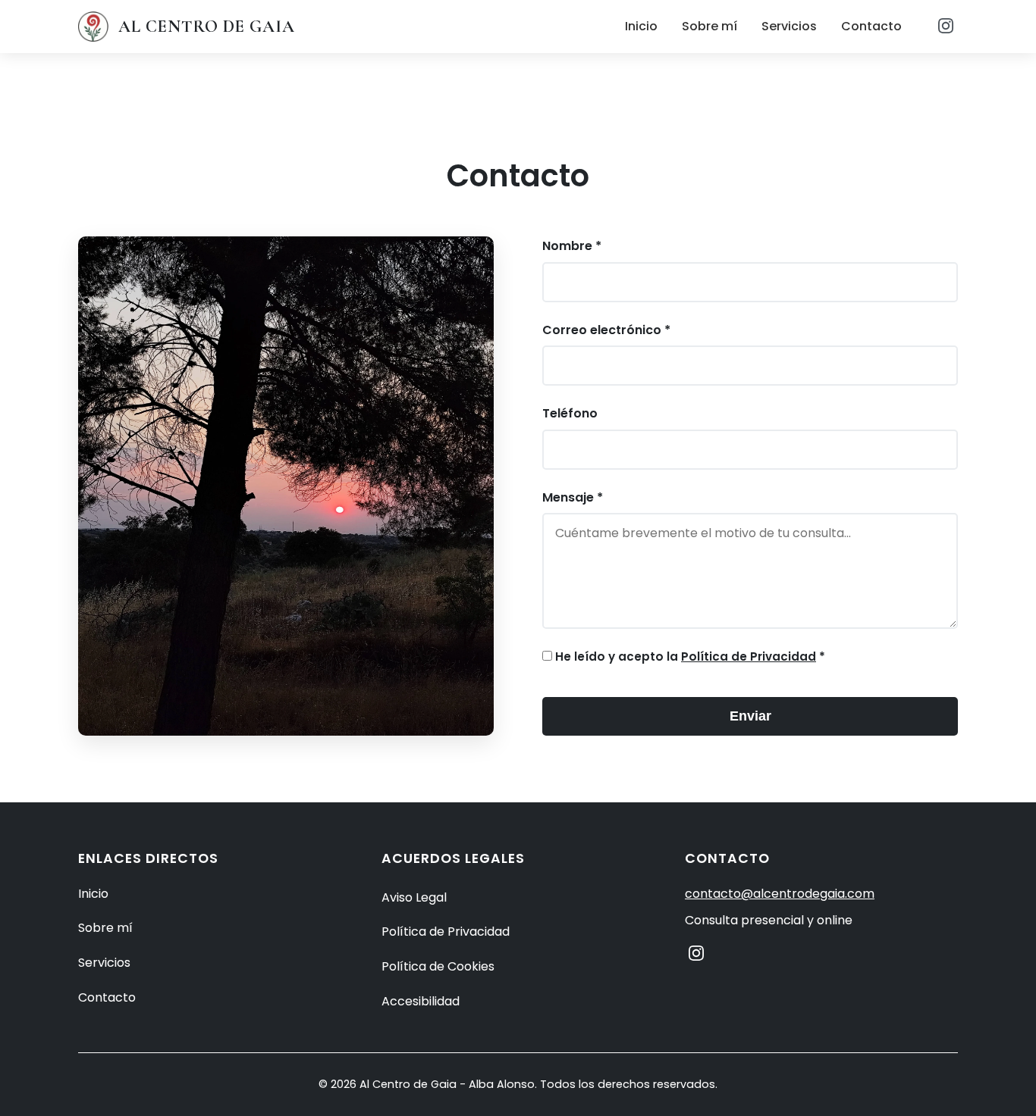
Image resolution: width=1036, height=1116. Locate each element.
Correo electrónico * (606, 330)
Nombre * (571, 246)
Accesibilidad (420, 1001)
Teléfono (570, 413)
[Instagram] (946, 27)
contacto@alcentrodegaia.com (779, 893)
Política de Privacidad (748, 656)
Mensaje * (572, 497)
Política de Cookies (437, 966)
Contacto (871, 26)
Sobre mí (709, 26)
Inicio (641, 26)
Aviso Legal (414, 897)
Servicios (789, 26)
